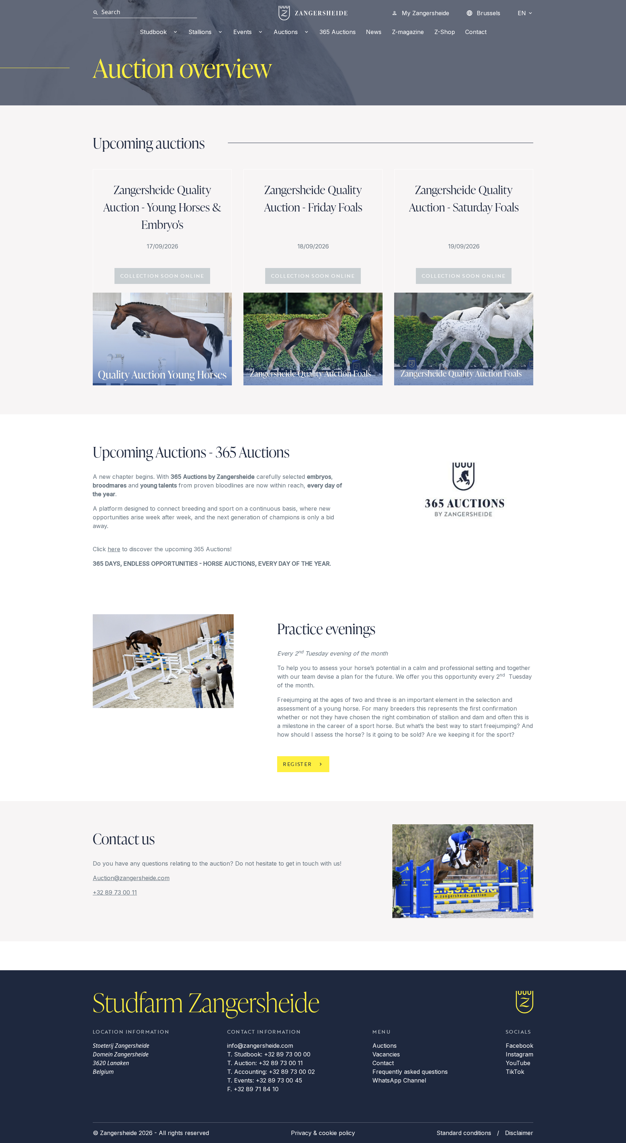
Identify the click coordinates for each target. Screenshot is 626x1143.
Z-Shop (444, 31)
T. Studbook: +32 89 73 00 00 (268, 1054)
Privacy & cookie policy (323, 1132)
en (522, 13)
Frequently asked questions (410, 1071)
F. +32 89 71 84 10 (253, 1089)
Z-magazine (408, 31)
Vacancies (386, 1054)
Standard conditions (464, 1132)
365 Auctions (338, 31)
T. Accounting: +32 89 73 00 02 (271, 1071)
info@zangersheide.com (260, 1045)
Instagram (519, 1054)
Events (242, 31)
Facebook (519, 1045)
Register (297, 764)
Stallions (200, 31)
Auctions (286, 31)
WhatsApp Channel (399, 1080)
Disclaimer (519, 1132)
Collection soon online (162, 276)
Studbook (153, 31)
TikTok (515, 1071)
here (114, 549)
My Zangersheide (425, 13)
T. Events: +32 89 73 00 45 (264, 1080)
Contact (476, 31)
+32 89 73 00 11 (115, 892)
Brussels (488, 13)
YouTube (518, 1063)
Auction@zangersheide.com (131, 878)
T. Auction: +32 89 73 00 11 (265, 1063)
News (373, 31)
